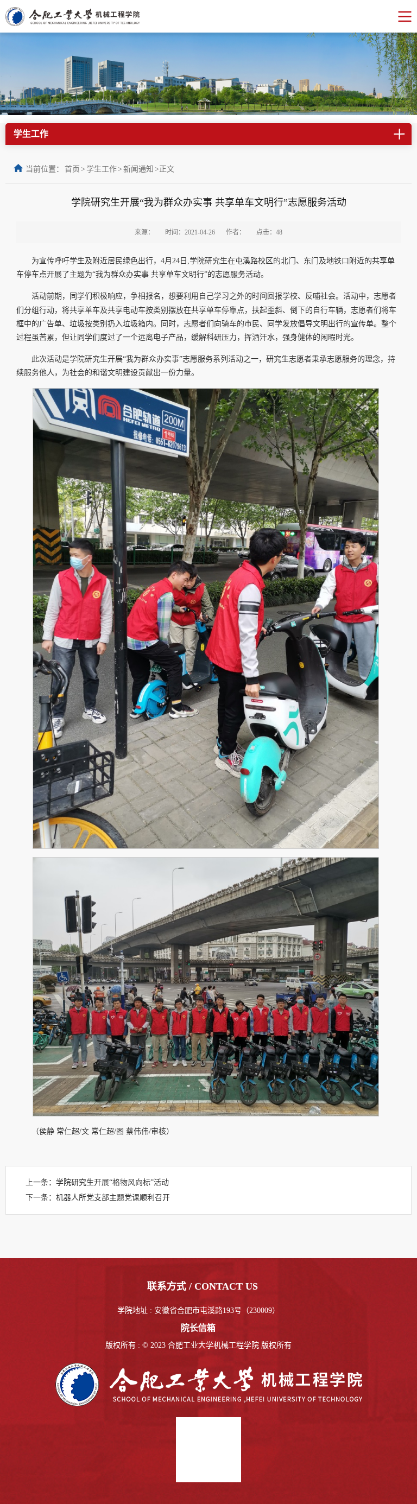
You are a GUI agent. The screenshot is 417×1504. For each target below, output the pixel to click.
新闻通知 (138, 169)
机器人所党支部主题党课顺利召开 (113, 1198)
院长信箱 (198, 1327)
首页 (72, 169)
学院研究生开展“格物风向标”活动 (112, 1182)
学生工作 (101, 169)
